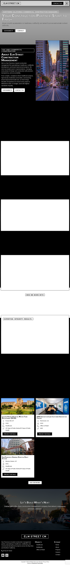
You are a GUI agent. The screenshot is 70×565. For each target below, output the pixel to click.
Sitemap (40, 561)
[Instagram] (6, 555)
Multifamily (39, 547)
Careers (58, 552)
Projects (58, 549)
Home (57, 544)
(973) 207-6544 (7, 550)
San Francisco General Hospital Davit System (15, 458)
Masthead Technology (37, 563)
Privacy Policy (46, 561)
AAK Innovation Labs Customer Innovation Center (52, 417)
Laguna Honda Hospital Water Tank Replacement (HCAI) (14, 417)
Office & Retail (40, 549)
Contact (58, 554)
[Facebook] (2, 555)
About (57, 547)
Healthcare (39, 544)
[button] (66, 3)
